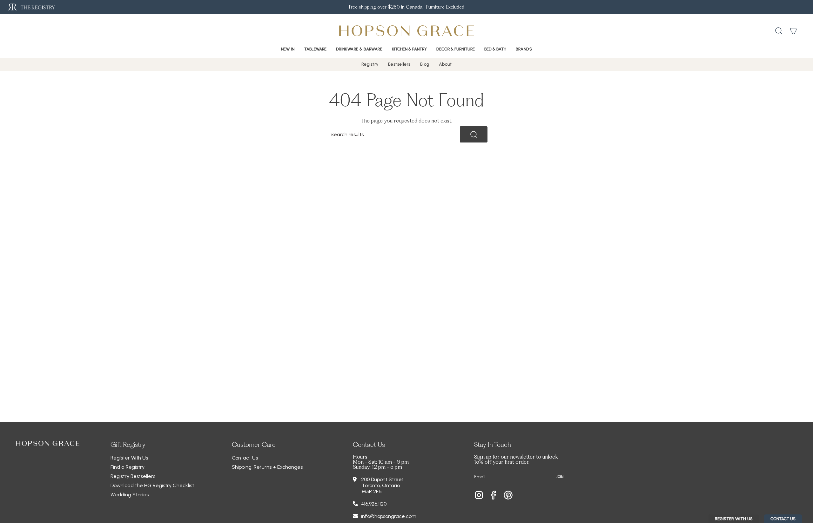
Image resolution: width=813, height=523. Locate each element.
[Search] (473, 134)
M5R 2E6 (371, 491)
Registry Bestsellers (133, 476)
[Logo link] (31, 7)
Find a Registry (127, 467)
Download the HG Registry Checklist (152, 485)
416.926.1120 (373, 504)
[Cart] (793, 30)
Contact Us (245, 458)
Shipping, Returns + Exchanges (267, 467)
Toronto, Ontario (381, 485)
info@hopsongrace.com (388, 516)
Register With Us (129, 458)
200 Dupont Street (382, 479)
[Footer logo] (47, 443)
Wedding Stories (130, 495)
